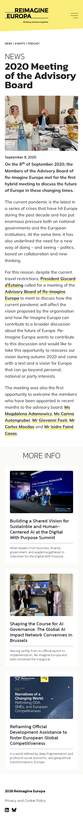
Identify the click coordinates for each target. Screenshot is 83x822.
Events (20, 43)
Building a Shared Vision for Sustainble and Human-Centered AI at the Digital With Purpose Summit (39, 529)
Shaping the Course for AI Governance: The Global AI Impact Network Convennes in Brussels (41, 632)
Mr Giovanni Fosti (49, 420)
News (8, 43)
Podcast (34, 43)
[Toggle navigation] (73, 15)
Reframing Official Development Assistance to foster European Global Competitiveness (38, 735)
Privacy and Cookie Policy (25, 800)
